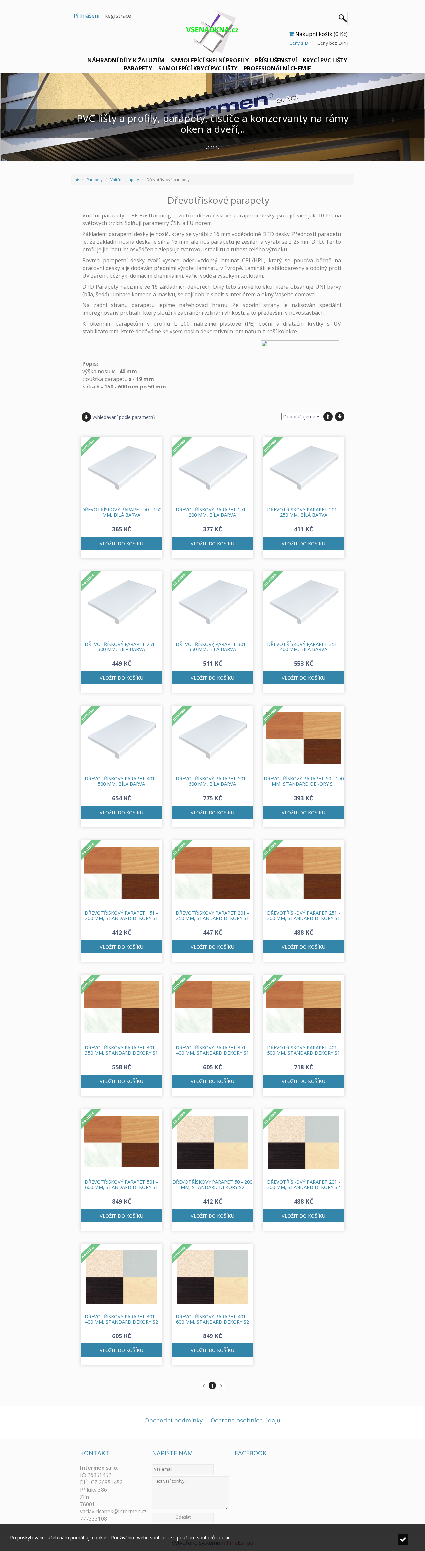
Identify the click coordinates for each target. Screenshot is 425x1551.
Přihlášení (87, 15)
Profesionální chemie (277, 68)
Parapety (138, 68)
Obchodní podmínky (173, 1420)
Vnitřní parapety (124, 179)
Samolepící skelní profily (210, 60)
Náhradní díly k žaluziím (126, 60)
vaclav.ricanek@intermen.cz (113, 1511)
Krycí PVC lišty (325, 60)
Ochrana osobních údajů (245, 1420)
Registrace (117, 15)
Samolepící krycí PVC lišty (198, 68)
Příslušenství (276, 60)
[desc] (339, 416)
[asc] (328, 416)
